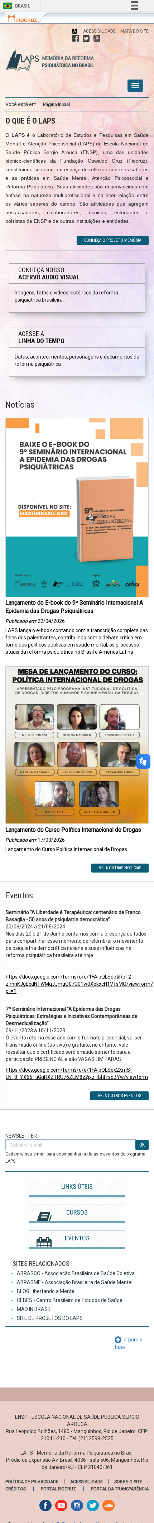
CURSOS (77, 1212)
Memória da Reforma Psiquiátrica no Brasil (46, 55)
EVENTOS (77, 1238)
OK (142, 1145)
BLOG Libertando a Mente (45, 1291)
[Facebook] (75, 38)
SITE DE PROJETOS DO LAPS (50, 1318)
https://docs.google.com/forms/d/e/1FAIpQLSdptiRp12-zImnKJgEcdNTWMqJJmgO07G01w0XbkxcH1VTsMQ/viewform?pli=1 (79, 984)
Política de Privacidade (31, 1481)
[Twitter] (86, 38)
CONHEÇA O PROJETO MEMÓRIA (112, 240)
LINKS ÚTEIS (77, 1186)
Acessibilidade (99, 31)
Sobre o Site (128, 1481)
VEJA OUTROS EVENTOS (119, 1095)
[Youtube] (96, 38)
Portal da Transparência (120, 1488)
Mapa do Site (134, 31)
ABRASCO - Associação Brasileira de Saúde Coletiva (76, 1273)
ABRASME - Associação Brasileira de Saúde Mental (75, 1282)
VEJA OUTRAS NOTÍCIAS (120, 867)
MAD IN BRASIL (34, 1309)
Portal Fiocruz (58, 1488)
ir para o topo (129, 1343)
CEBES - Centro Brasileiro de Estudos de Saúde (69, 1300)
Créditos (15, 1488)
